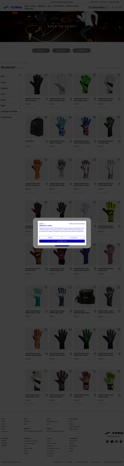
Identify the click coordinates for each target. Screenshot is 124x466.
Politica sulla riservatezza (77, 223)
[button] (42, 224)
